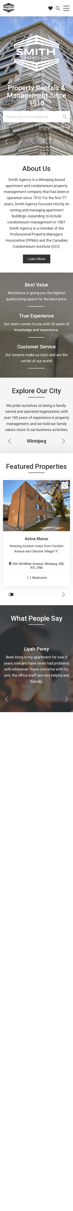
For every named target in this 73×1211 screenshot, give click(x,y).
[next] (66, 141)
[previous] (6, 141)
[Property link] (36, 505)
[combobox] (36, 116)
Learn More (36, 259)
